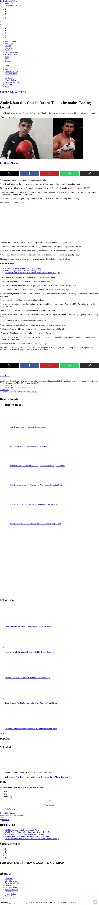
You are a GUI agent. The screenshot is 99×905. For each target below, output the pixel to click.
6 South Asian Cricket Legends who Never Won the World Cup (31, 703)
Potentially (8, 797)
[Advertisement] (41, 223)
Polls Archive (10, 809)
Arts (10, 1)
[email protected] (69, 902)
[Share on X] (9, 173)
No (5, 794)
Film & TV (9, 48)
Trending (19, 815)
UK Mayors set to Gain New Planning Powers (22, 830)
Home (7, 65)
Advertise (8, 5)
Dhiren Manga (10, 163)
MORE (3, 733)
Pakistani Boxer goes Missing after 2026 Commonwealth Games (31, 729)
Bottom (12, 813)
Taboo (7, 59)
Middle (6, 813)
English (13, 903)
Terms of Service (11, 890)
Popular (13, 815)
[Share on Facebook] (29, 173)
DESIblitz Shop (11, 881)
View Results (49, 805)
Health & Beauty (11, 52)
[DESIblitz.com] (7, 3)
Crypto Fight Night (40, 343)
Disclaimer (9, 78)
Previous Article (6, 385)
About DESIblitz (11, 72)
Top (1, 813)
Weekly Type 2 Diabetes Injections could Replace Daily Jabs (28, 832)
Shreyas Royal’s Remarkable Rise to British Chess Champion (30, 652)
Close (2, 817)
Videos (14, 1)
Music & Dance (11, 54)
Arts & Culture (10, 41)
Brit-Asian (9, 44)
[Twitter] (6, 12)
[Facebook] (5, 9)
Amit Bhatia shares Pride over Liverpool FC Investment (28, 626)
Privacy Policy (10, 80)
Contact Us (16, 5)
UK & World (18, 91)
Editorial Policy (11, 898)
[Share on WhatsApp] (69, 173)
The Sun (66, 259)
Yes (5, 792)
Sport (7, 57)
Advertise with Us (12, 82)
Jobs (6, 1)
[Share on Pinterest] (49, 173)
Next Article (4, 390)
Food (7, 50)
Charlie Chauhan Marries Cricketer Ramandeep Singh (27, 678)
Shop (2, 5)
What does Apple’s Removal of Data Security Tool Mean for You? (37, 777)
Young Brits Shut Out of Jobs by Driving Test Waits (24, 834)
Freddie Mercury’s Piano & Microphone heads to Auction (27, 836)
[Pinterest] (6, 14)
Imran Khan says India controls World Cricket (17, 387)
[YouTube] (6, 18)
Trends (7, 61)
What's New (4, 815)
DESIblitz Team (11, 74)
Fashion (8, 46)
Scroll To (5, 820)
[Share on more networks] (89, 173)
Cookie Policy (10, 896)
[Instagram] (6, 16)
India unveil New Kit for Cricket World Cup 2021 (19, 392)
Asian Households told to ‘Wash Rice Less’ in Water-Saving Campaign (32, 839)
